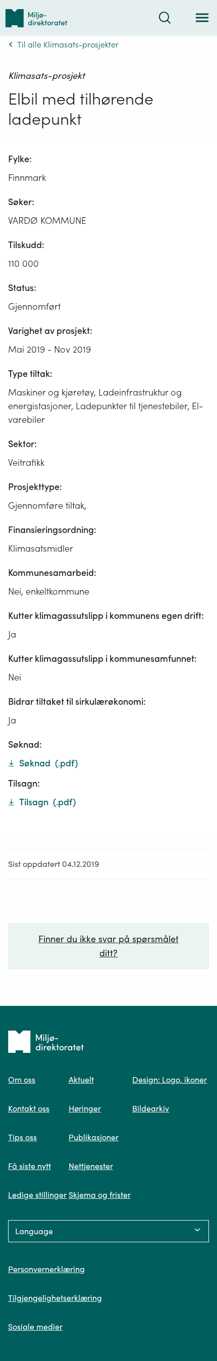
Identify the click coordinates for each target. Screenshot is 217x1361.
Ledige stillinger (37, 1195)
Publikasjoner (94, 1137)
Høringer (85, 1108)
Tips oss (22, 1137)
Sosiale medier (35, 1327)
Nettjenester (91, 1166)
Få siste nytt (29, 1166)
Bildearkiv (150, 1108)
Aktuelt (81, 1080)
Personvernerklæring (46, 1269)
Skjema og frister (100, 1195)
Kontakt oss (28, 1108)
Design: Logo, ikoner (169, 1080)
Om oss (21, 1080)
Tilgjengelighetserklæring (55, 1298)
